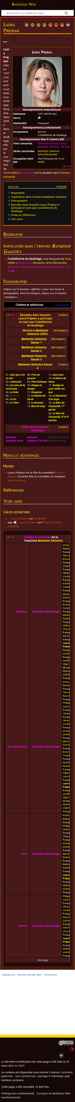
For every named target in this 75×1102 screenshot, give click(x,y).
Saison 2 (36, 351)
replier (63, 314)
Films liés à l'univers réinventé (35, 428)
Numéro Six (27, 172)
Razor (24, 853)
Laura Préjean (20, 518)
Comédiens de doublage (45, 611)
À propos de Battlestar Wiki (53, 1093)
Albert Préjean (16, 480)
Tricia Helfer (10, 172)
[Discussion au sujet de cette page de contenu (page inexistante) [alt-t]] (13, 39)
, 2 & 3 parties (58, 417)
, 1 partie (56, 406)
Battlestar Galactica (48, 151)
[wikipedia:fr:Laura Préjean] (9, 518)
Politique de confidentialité (17, 1093)
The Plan (22, 925)
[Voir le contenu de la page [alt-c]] (5, 39)
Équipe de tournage (37, 537)
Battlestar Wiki (24, 5)
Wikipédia (40, 518)
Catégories (8, 974)
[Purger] (61, 39)
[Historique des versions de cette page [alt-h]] (55, 39)
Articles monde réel (29, 974)
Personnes (50, 974)
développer (60, 330)
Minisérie (38, 262)
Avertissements (10, 1097)
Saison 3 (36, 359)
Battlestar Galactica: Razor (52, 143)
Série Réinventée (47, 154)
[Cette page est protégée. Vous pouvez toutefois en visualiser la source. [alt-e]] (48, 39)
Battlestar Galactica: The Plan (54, 146)
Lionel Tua (68, 653)
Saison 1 (36, 342)
